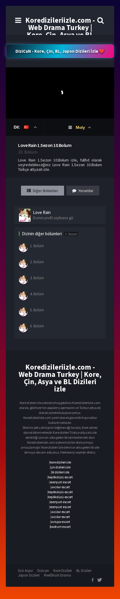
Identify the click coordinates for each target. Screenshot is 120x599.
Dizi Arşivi (25, 570)
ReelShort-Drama (57, 575)
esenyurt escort (60, 482)
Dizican (43, 570)
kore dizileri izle (60, 462)
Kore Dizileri (62, 570)
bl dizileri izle (60, 472)
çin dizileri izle (60, 467)
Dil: (17, 127)
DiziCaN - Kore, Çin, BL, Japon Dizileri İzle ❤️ (60, 51)
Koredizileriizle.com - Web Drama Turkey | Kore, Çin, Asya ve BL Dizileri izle (60, 31)
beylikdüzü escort (60, 477)
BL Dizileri (83, 570)
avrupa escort (60, 521)
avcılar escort (60, 487)
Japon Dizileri (29, 575)
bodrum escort (60, 526)
